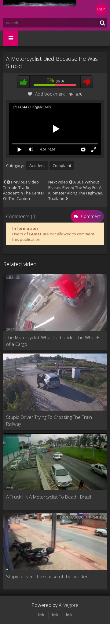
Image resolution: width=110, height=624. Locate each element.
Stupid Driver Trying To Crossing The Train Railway (49, 420)
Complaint (62, 165)
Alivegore (69, 605)
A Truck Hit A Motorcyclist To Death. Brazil (48, 497)
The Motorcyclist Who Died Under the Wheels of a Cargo (53, 340)
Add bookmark (50, 94)
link (41, 615)
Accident (37, 165)
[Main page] (39, 9)
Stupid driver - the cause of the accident (48, 576)
